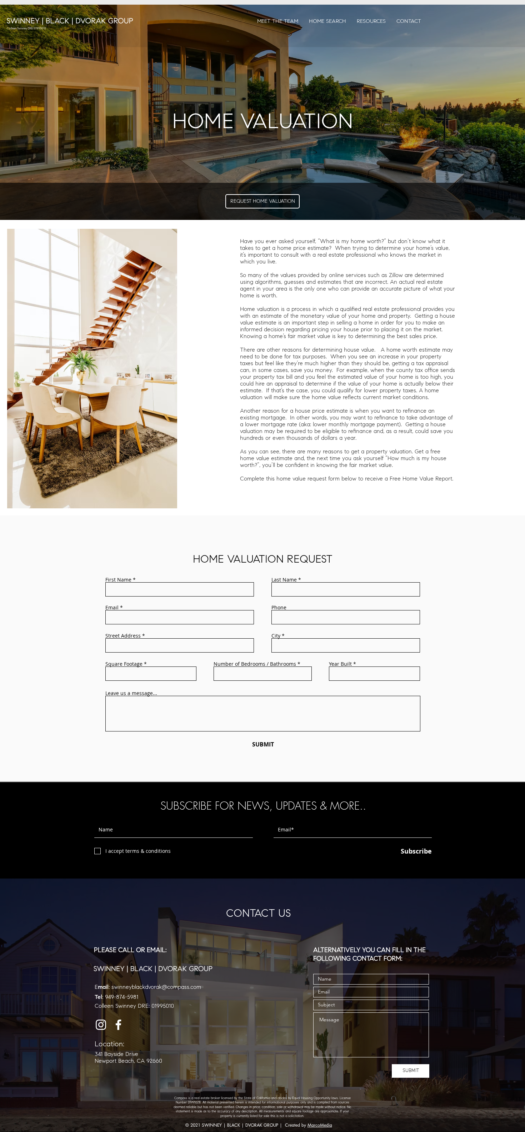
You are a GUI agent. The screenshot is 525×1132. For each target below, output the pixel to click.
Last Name (284, 579)
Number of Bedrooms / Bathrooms (255, 663)
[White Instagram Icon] (101, 1025)
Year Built (340, 663)
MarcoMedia (320, 1125)
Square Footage (123, 663)
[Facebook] (118, 1025)
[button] (371, 21)
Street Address (123, 635)
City (275, 635)
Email (112, 607)
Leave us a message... (131, 693)
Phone (278, 607)
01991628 (194, 1102)
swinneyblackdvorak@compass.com (156, 986)
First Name (118, 579)
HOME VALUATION (262, 121)
